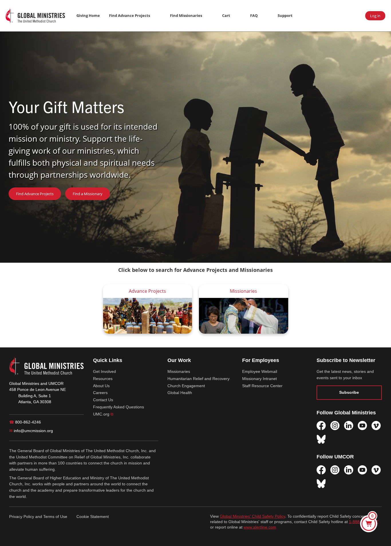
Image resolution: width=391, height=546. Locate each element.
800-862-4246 (25, 422)
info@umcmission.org (31, 430)
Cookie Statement (92, 516)
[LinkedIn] (348, 425)
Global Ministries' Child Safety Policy (252, 516)
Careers (100, 392)
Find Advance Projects (129, 15)
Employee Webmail (259, 371)
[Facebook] (321, 425)
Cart (226, 15)
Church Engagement (186, 385)
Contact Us (103, 399)
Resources (102, 378)
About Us (101, 385)
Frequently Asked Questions (118, 407)
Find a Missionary (87, 193)
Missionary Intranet (259, 378)
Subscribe (349, 392)
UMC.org (103, 414)
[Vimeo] (376, 425)
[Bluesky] (321, 439)
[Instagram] (334, 425)
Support (285, 15)
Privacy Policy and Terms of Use (38, 516)
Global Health (179, 392)
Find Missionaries (186, 15)
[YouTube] (362, 425)
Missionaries (178, 371)
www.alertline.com (260, 527)
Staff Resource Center (262, 385)
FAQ (254, 15)
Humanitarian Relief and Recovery (198, 378)
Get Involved (104, 371)
